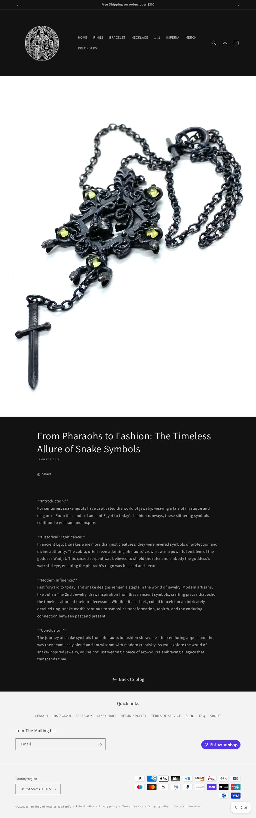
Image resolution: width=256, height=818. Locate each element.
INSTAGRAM (61, 715)
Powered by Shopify (58, 806)
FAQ (202, 715)
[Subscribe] (99, 744)
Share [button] (47, 474)
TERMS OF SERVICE (166, 715)
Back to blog (131, 679)
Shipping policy (158, 806)
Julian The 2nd (35, 806)
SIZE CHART (106, 715)
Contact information (187, 806)
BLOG (190, 715)
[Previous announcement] (17, 4)
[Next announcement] (238, 4)
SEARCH (41, 715)
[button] (214, 42)
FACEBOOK (84, 715)
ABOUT (215, 715)
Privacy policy (108, 806)
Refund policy (85, 806)
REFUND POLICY (133, 715)
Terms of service (132, 806)
